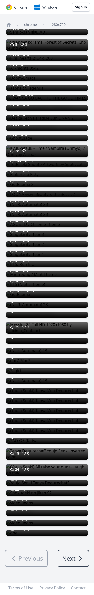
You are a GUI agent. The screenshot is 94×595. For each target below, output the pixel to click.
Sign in (81, 7)
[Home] (8, 24)
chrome (30, 24)
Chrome (20, 7)
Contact (78, 588)
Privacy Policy (52, 588)
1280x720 (58, 24)
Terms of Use (20, 588)
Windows (50, 7)
